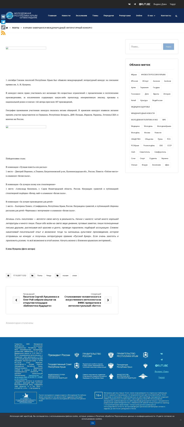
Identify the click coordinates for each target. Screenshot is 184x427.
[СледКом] (98, 378)
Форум (144, 165)
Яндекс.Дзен (160, 4)
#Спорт (145, 81)
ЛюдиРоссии (157, 100)
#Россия (134, 81)
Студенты (153, 158)
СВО (161, 145)
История (167, 94)
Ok (92, 423)
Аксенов (156, 81)
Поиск (168, 46)
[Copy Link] (3, 27)
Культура (144, 100)
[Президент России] (63, 357)
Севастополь (145, 152)
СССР (169, 145)
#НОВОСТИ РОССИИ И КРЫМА (153, 74)
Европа (156, 94)
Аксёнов (167, 81)
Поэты (39, 275)
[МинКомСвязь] (98, 357)
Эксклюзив (156, 165)
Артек (133, 87)
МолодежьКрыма (164, 126)
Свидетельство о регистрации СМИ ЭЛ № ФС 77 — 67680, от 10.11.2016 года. (29, 377)
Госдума (156, 87)
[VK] (3, 16)
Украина (164, 158)
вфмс (167, 165)
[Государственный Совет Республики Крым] (63, 367)
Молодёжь (135, 132)
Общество (149, 139)
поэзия (65, 275)
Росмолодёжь (149, 145)
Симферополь (160, 152)
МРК (164, 120)
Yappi (173, 4)
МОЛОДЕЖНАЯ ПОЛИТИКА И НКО (144, 120)
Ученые (134, 165)
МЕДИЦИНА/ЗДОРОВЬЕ (140, 107)
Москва (147, 132)
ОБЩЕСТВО (135, 139)
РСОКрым (135, 145)
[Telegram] (3, 22)
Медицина (135, 126)
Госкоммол (135, 94)
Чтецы (48, 275)
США (133, 152)
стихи (74, 275)
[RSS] (3, 32)
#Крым (134, 74)
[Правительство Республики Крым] (132, 357)
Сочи (133, 158)
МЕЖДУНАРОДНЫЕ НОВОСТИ (143, 113)
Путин (160, 139)
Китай (133, 100)
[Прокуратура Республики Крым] (132, 367)
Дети (147, 94)
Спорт (142, 158)
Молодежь (148, 126)
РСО (169, 139)
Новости (158, 132)
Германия (144, 87)
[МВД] (132, 378)
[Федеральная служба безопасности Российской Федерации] (63, 378)
